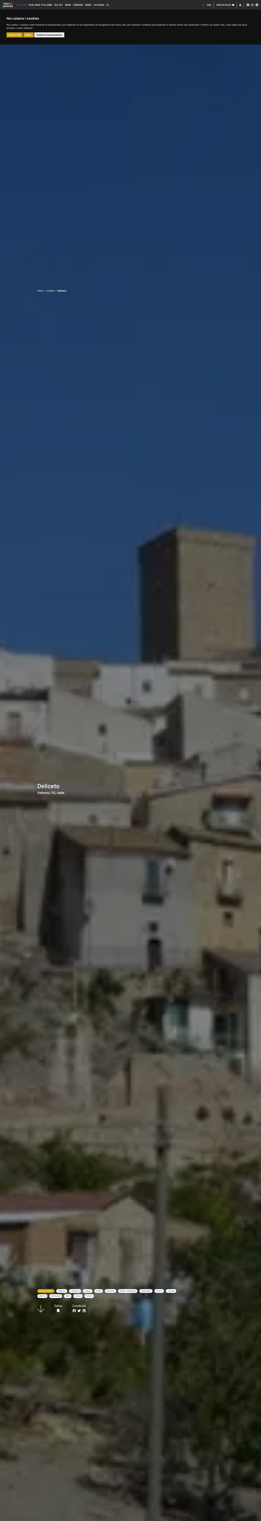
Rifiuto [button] (28, 35)
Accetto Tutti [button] (15, 35)
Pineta (89, 1296)
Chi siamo (99, 5)
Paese (98, 1291)
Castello (75, 1291)
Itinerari (78, 5)
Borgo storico (46, 1291)
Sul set (58, 5)
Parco (78, 1296)
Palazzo (110, 1291)
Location (21, 5)
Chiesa (88, 1291)
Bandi (88, 5)
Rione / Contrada (128, 1291)
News (68, 5)
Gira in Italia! (224, 5)
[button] (107, 5)
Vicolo (159, 1291)
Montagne (55, 1296)
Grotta (42, 1296)
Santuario (146, 1291)
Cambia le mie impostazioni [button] (49, 35)
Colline (171, 1291)
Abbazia (62, 1291)
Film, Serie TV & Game (40, 5)
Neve (68, 1296)
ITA (203, 5)
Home (40, 290)
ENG (209, 5)
